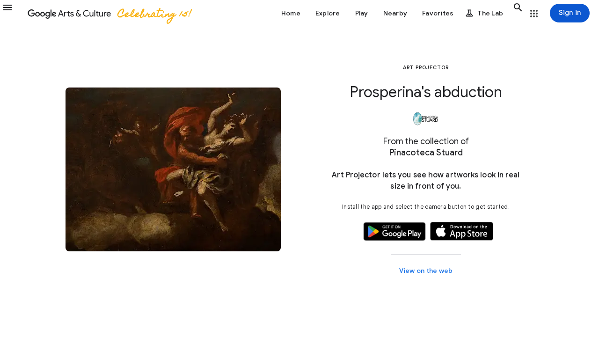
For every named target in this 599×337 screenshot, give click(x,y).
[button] (13, 13)
